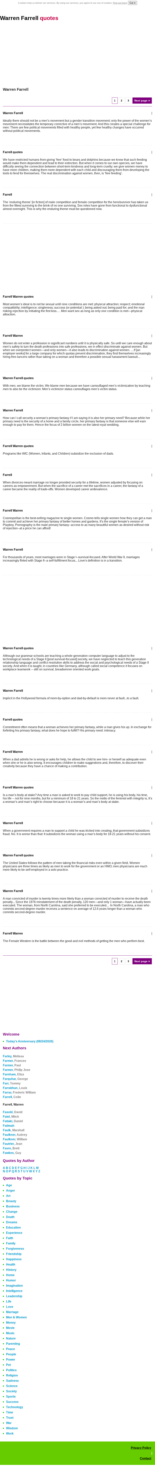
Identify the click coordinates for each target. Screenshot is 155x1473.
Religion (12, 1375)
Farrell (7, 194)
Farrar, (19, 1092)
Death (10, 1217)
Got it (132, 3)
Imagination (14, 1285)
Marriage (12, 1312)
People (11, 1354)
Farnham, (13, 1074)
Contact (145, 1458)
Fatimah (8, 1125)
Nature (11, 1338)
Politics (11, 1370)
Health (10, 1264)
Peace (10, 1349)
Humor (11, 1280)
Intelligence (14, 1290)
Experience (14, 1232)
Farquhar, (15, 1078)
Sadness (12, 1380)
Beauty (11, 1201)
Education (13, 1227)
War (9, 1423)
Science (12, 1386)
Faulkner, (15, 1134)
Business (13, 1206)
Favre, (11, 1148)
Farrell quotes (13, 152)
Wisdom (12, 1428)
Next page (142, 100)
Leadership (14, 1296)
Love (9, 1306)
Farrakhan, (15, 1088)
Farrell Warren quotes (18, 296)
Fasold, (12, 1112)
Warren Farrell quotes (18, 378)
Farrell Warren (13, 335)
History (11, 1269)
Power (10, 1359)
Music (10, 1333)
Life (8, 1301)
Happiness (14, 1259)
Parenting (13, 1343)
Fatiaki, (13, 1121)
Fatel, (11, 1116)
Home (10, 1275)
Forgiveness (15, 1248)
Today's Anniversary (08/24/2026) (29, 1041)
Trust (9, 1417)
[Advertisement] (77, 54)
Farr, (12, 1083)
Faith (9, 1238)
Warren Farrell (29, 18)
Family (11, 1243)
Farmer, (14, 1060)
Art (8, 1195)
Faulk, (13, 1130)
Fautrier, (12, 1143)
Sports (11, 1396)
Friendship (14, 1254)
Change (11, 1211)
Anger (10, 1190)
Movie (10, 1327)
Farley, (13, 1056)
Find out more (120, 3)
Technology (14, 1407)
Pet (8, 1364)
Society (11, 1391)
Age (9, 1185)
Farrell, (12, 1097)
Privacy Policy (141, 1447)
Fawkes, (12, 1152)
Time (9, 1412)
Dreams (11, 1222)
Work (10, 1433)
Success (12, 1401)
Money (11, 1322)
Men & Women (16, 1317)
